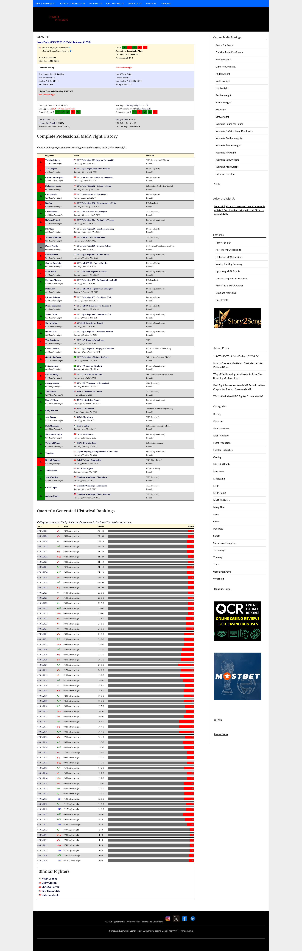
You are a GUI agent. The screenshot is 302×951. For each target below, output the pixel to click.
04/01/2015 (42, 763)
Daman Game (221, 734)
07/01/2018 (42, 696)
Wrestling (218, 578)
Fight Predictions (222, 442)
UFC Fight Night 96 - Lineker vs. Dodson (95, 331)
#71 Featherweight (124, 67)
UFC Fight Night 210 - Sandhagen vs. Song (95, 229)
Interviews (218, 471)
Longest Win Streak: (47, 123)
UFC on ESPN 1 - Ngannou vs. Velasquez (95, 289)
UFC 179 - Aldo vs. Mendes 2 (89, 366)
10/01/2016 (42, 732)
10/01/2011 (42, 835)
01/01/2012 (42, 830)
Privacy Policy (133, 921)
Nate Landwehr (51, 894)
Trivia (216, 564)
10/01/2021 (42, 629)
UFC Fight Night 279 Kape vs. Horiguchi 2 (96, 160)
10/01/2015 (42, 752)
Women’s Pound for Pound (229, 123)
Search (149, 3)
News (216, 514)
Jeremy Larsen (52, 383)
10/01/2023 (42, 587)
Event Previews (221, 428)
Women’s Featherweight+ (229, 138)
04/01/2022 (42, 618)
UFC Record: (44, 119)
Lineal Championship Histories (231, 278)
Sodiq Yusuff (50, 271)
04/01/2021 (42, 639)
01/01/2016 (42, 747)
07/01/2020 (42, 655)
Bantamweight (223, 102)
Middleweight (223, 73)
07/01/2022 (42, 613)
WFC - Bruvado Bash (86, 443)
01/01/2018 (42, 706)
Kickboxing (219, 478)
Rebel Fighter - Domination (89, 460)
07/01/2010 (42, 861)
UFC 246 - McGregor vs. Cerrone (91, 271)
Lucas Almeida (52, 211)
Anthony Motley (52, 496)
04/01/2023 (42, 598)
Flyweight (221, 109)
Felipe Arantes (51, 366)
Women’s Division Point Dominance (234, 131)
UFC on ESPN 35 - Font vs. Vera (91, 237)
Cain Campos (51, 487)
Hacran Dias (50, 331)
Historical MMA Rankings (229, 257)
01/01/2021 (42, 644)
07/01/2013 (42, 799)
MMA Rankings (44, 3)
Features (94, 3)
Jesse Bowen (50, 417)
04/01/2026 (42, 536)
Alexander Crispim (53, 434)
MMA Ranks (219, 492)
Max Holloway (52, 374)
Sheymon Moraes (53, 280)
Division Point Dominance (229, 52)
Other (216, 521)
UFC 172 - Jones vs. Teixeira (89, 374)
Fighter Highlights (223, 449)
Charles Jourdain (53, 263)
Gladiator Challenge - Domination (92, 486)
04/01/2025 (42, 557)
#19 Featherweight (47, 94)
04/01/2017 (42, 721)
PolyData (166, 3)
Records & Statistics (71, 3)
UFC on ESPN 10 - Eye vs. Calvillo (92, 263)
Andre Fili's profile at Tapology (56, 51)
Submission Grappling (224, 543)
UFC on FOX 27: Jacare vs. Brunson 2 (94, 306)
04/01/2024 (42, 577)
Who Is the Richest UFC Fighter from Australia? (238, 396)
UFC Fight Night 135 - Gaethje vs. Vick (94, 297)
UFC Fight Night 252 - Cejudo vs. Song (94, 186)
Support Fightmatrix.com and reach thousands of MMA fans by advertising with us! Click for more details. (239, 210)
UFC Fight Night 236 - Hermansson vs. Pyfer (96, 203)
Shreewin (114, 930)
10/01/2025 (42, 546)
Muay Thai (218, 507)
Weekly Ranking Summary (229, 264)
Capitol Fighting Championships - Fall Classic (97, 451)
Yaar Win (173, 930)
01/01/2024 (42, 582)
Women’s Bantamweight (228, 145)
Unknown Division (225, 174)
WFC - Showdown (85, 417)
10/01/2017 (42, 711)
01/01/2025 (42, 562)
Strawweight (222, 116)
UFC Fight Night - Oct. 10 (137, 105)
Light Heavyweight (226, 66)
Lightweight (222, 88)
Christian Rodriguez (54, 177)
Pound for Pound (224, 45)
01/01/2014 (42, 788)
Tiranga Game (186, 930)
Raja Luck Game (222, 588)
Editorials (218, 421)
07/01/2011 (42, 840)
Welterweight (223, 80)
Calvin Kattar (51, 323)
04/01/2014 (42, 783)
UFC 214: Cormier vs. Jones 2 (90, 323)
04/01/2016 (42, 742)
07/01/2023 (42, 593)
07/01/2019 (42, 675)
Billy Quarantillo (51, 890)
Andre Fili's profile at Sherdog (55, 47)
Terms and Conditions (152, 921)
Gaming (217, 457)
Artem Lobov (51, 314)
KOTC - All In (83, 426)
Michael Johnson (52, 297)
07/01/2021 (42, 634)
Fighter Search (223, 242)
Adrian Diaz (50, 391)
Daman (133, 930)
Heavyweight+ (223, 59)
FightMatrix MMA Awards (229, 285)
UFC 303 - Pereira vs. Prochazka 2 (92, 194)
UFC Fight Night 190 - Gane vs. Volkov (94, 246)
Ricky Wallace (51, 410)
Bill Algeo (49, 229)
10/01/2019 (42, 670)
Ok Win (218, 719)
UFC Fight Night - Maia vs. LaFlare (93, 357)
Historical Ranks (221, 464)
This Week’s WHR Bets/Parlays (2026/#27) (236, 356)
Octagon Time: (122, 119)
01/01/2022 (42, 624)
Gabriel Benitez (52, 348)
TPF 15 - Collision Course (88, 400)
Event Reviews (221, 435)
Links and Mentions (226, 292)
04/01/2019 (42, 680)
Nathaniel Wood (52, 220)
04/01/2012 (42, 824)
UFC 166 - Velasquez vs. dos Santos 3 (93, 383)
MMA (216, 485)
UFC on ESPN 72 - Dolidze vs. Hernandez (95, 177)
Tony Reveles (51, 470)
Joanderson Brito (53, 237)
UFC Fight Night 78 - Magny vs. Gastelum (95, 348)
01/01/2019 (42, 685)
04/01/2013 (42, 804)
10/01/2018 (42, 690)
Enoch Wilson (51, 400)
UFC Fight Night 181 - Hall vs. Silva (93, 254)
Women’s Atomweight (227, 166)
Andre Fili (43, 36)
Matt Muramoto (52, 426)
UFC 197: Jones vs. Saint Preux (91, 340)
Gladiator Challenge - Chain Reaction (93, 494)
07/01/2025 (42, 551)
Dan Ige (48, 203)
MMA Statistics (221, 500)
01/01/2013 (42, 809)
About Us (133, 3)
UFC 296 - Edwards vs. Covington (92, 211)
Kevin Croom (49, 878)
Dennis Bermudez (53, 306)
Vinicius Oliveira (68, 109)
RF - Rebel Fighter (85, 468)
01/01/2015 (42, 768)
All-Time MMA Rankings (228, 249)
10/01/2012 (42, 814)
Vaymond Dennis (52, 443)
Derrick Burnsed (52, 460)
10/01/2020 (42, 649)
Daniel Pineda (51, 246)
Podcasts (218, 528)
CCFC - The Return (85, 434)
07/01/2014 (42, 778)
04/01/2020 (42, 660)
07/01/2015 (42, 758)
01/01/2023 (42, 603)
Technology (219, 550)
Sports (216, 535)
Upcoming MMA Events (228, 271)
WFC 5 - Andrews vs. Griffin (89, 391)
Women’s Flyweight (226, 152)
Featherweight (223, 95)
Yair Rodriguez (52, 340)
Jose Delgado (51, 169)
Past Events (222, 299)
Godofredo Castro (53, 357)
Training (217, 557)
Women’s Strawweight (227, 159)
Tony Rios (49, 453)
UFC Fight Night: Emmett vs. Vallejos (93, 169)
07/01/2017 (42, 716)
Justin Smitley (51, 477)
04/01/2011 (42, 845)
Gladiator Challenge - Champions (92, 477)
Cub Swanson (51, 194)
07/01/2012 (42, 819)
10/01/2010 (42, 855)
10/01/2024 (42, 567)
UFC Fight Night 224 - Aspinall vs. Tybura (95, 220)
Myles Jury (50, 289)
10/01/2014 (42, 773)
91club (217, 184)
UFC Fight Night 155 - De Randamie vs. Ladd (97, 280)
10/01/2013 (42, 793)
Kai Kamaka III (144, 109)
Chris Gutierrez (50, 886)
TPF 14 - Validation (85, 408)
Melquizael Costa (53, 186)
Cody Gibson (49, 882)
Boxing (217, 414)
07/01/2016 (42, 737)
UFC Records (113, 3)
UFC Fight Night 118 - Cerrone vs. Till (94, 314)
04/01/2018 (42, 701)
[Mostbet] (237, 699)
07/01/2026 (42, 531)
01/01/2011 (42, 850)
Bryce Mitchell (52, 254)
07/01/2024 (42, 572)
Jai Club (124, 930)
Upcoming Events (222, 571)
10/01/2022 (42, 608)
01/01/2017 (42, 727)
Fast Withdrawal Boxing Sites (152, 930)
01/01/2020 (42, 665)
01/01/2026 (42, 541)
